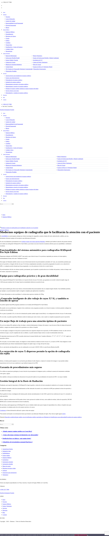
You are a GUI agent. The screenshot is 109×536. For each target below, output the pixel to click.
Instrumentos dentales (8, 462)
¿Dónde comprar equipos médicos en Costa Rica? (17, 431)
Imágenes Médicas (7, 217)
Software (5, 470)
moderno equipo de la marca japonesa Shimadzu (33, 241)
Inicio (4, 214)
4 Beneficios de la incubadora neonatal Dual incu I (17, 442)
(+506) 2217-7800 (4, 489)
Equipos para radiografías (60, 417)
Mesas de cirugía (7, 466)
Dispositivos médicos (10, 417)
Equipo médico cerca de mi (21, 417)
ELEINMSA (5, 236)
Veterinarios (5, 474)
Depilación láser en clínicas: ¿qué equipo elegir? (17, 438)
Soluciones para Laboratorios (10, 472)
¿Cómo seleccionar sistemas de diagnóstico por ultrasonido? (20, 435)
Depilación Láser (7, 451)
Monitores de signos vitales (9, 468)
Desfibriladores (6, 453)
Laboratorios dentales (8, 464)
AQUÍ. (64, 413)
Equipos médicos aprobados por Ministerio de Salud (41, 417)
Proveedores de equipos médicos (74, 417)
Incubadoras (5, 459)
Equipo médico (6, 455)
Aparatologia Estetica (8, 449)
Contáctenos (3, 410)
